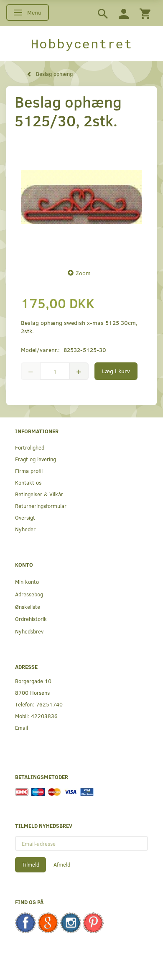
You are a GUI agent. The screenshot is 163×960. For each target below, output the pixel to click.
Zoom (83, 273)
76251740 (49, 704)
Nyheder (25, 529)
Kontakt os (28, 482)
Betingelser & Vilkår (39, 494)
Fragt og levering (35, 458)
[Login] (123, 13)
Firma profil (29, 470)
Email (21, 727)
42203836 (44, 715)
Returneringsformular (40, 505)
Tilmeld (30, 864)
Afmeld (61, 864)
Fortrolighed (29, 447)
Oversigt (25, 517)
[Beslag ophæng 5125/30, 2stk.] (81, 196)
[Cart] (145, 13)
